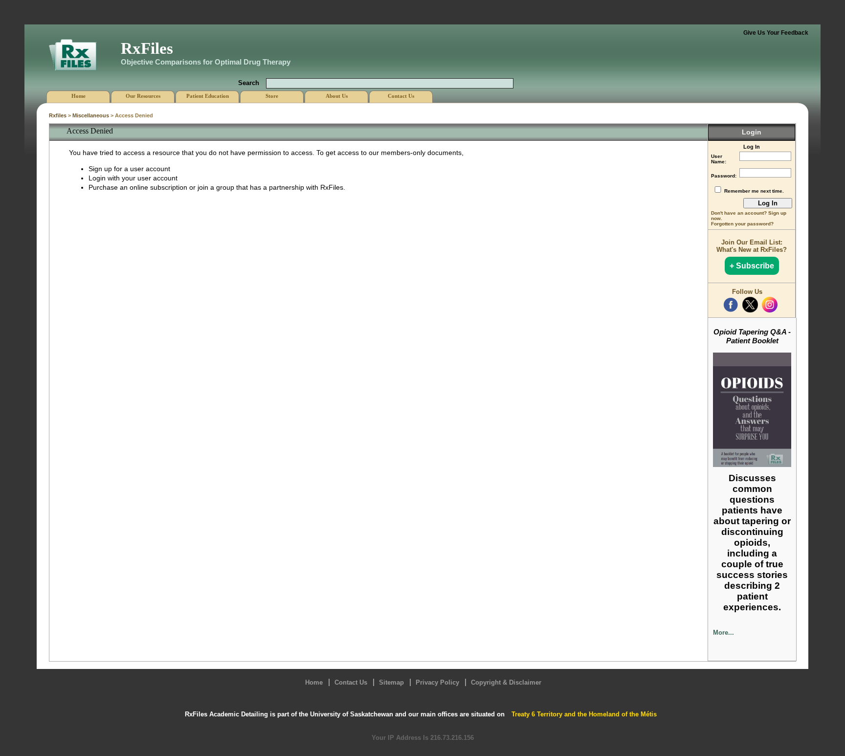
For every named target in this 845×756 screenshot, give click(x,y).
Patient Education (207, 96)
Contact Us (350, 682)
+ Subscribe (752, 266)
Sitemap (391, 682)
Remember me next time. (754, 191)
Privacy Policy (437, 682)
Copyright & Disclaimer (506, 682)
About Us (337, 96)
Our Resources (143, 96)
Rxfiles (58, 115)
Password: (723, 175)
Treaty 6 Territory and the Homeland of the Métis (584, 714)
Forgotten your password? (742, 223)
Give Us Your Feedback (775, 32)
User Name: (718, 159)
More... (723, 632)
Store (272, 96)
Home (314, 682)
